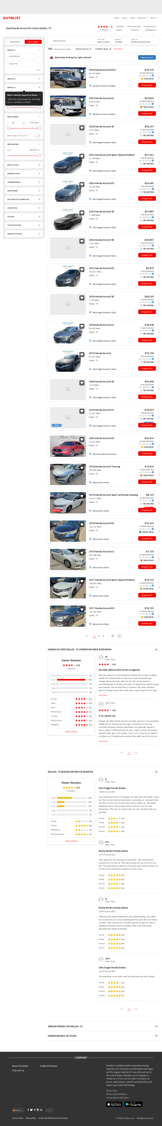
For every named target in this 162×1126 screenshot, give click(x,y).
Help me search (147, 57)
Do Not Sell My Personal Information (53, 1118)
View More (103, 695)
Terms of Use (17, 1118)
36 (112, 635)
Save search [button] (33, 41)
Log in (50, 1110)
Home (116, 17)
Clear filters (118, 48)
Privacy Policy (31, 1118)
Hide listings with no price (17, 135)
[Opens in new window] (114, 1104)
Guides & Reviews (48, 1066)
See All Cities (112, 1090)
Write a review (71, 731)
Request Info (147, 85)
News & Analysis (20, 1066)
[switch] (36, 135)
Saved (132, 17)
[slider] (8, 107)
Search (124, 17)
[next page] (119, 636)
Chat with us (18, 1070)
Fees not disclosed (147, 129)
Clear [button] (39, 70)
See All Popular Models (117, 1094)
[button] (24, 56)
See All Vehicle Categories (117, 1097)
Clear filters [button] (15, 41)
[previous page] (87, 636)
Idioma (18, 1110)
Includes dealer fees (147, 73)
